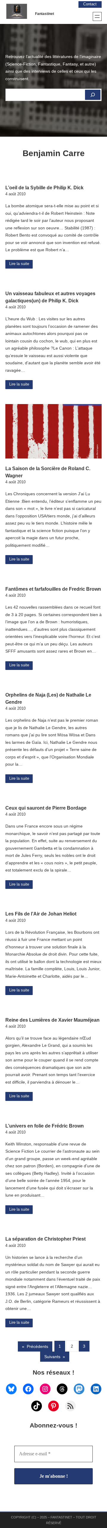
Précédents (35, 1346)
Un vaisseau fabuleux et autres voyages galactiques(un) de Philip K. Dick (50, 297)
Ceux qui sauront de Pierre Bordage (45, 808)
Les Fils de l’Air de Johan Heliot (40, 913)
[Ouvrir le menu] (97, 16)
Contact (90, 4)
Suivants (54, 1356)
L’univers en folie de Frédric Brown (44, 1125)
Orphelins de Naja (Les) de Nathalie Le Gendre (48, 698)
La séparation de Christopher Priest (45, 1238)
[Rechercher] (92, 95)
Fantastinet (44, 14)
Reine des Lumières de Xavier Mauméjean (52, 1020)
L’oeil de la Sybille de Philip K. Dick (44, 187)
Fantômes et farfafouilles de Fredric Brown (53, 589)
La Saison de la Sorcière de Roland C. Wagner (47, 472)
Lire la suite (19, 264)
